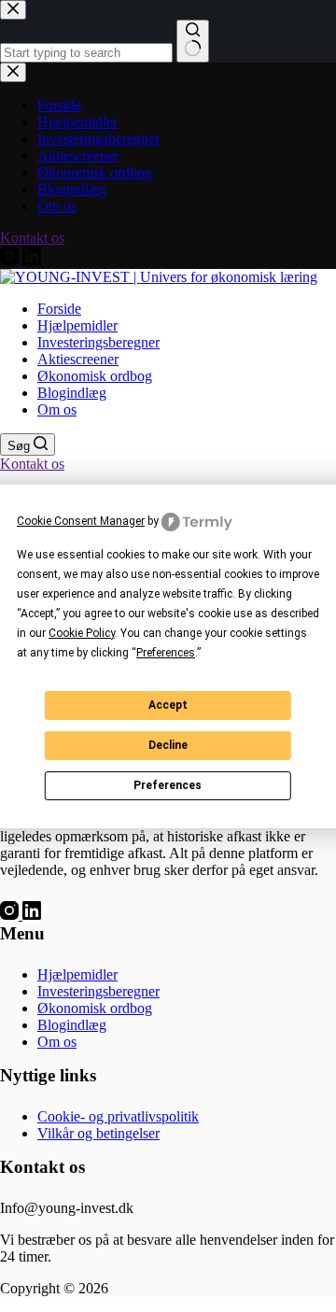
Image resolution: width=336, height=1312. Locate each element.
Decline (168, 745)
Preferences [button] (165, 652)
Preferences (167, 785)
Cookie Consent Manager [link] (81, 521)
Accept (168, 705)
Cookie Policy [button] (82, 633)
